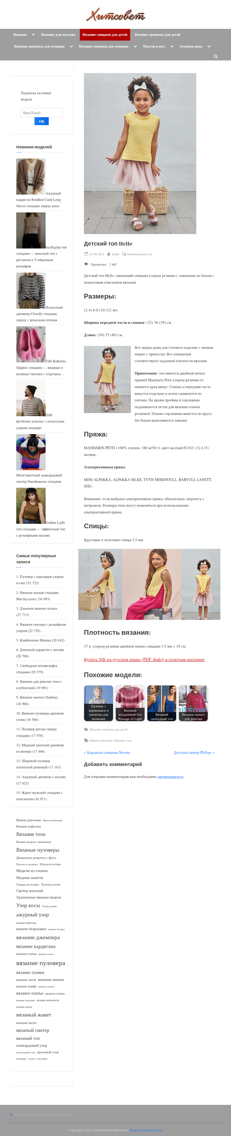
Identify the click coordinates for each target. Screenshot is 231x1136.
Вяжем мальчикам (52, 820)
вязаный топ (28, 1038)
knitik (115, 254)
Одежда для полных (27, 884)
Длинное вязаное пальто (38, 608)
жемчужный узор (25, 1052)
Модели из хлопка (32, 870)
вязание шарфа (26, 986)
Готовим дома (191, 46)
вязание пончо (46, 954)
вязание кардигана (35, 946)
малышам (21, 1058)
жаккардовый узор (31, 1045)
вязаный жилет (26, 1023)
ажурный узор (32, 914)
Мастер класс (154, 46)
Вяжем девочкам (101, 740)
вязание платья (26, 954)
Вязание (20, 34)
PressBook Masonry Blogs (145, 1130)
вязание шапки (51, 979)
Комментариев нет (139, 254)
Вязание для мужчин (58, 34)
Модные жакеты (29, 877)
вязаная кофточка (26, 922)
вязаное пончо (55, 993)
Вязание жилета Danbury (39, 697)
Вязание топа (123, 740)
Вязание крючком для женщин (39, 46)
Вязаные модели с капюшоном (33, 842)
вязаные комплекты (48, 1000)
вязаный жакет (33, 1014)
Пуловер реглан (50, 884)
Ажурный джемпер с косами (44, 776)
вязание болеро (57, 929)
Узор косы (28, 905)
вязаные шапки (24, 1006)
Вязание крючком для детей (157, 34)
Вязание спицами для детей (105, 34)
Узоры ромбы (49, 906)
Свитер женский (29, 890)
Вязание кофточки (28, 826)
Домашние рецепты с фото (36, 857)
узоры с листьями (37, 1058)
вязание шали (26, 979)
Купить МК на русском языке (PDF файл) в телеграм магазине (144, 659)
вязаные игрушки (25, 1000)
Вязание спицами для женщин (103, 46)
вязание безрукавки (31, 928)
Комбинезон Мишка (35, 640)
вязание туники (30, 972)
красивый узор (48, 1052)
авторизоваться (170, 776)
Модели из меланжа (27, 864)
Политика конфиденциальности (50, 1114)
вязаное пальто (47, 986)
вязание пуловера (40, 962)
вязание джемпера (38, 937)
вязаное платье (29, 993)
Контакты (21, 1114)
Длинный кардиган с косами (42, 649)
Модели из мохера (50, 864)
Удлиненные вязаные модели (38, 897)
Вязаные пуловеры (37, 849)
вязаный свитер (32, 1030)
